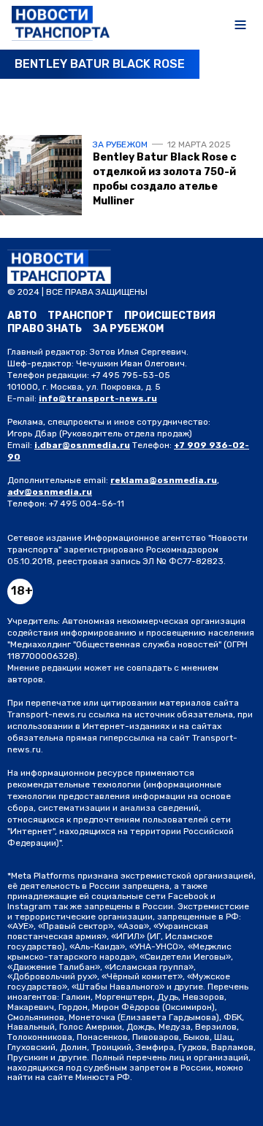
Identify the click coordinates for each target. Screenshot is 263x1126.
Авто (22, 315)
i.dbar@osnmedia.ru (82, 445)
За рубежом (120, 144)
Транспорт (80, 315)
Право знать (44, 329)
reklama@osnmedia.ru (163, 480)
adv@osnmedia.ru (49, 492)
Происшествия (170, 315)
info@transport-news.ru (98, 398)
